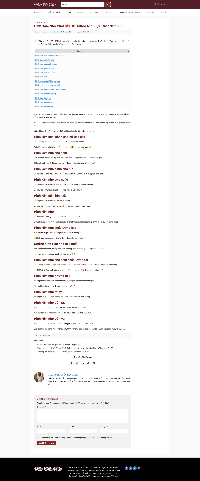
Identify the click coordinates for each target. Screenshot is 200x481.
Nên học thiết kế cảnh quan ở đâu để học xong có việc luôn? (61, 345)
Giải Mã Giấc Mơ (55, 12)
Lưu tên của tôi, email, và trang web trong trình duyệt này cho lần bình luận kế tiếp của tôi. (77, 437)
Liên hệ (163, 12)
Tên (39, 427)
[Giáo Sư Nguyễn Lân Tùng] (39, 377)
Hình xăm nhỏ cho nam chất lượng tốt (50, 89)
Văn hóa (108, 12)
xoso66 (10, 462)
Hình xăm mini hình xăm (45, 72)
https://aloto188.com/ (64, 462)
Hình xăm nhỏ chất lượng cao (47, 81)
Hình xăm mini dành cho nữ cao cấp (50, 56)
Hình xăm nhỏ (41, 77)
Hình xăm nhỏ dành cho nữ (46, 64)
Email (71, 427)
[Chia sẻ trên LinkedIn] (93, 363)
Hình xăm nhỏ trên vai (44, 106)
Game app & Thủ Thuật (129, 12)
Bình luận (41, 407)
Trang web (104, 427)
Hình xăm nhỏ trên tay (44, 102)
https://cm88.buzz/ (29, 462)
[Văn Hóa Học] (45, 4)
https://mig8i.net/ (46, 462)
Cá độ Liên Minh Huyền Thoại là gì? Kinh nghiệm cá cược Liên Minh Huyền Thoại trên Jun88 (74, 348)
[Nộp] (107, 4)
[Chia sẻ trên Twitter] (77, 363)
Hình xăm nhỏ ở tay (43, 98)
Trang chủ (38, 12)
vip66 (18, 462)
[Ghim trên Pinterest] (88, 363)
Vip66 (2, 462)
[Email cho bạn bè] (82, 363)
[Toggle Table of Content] (127, 51)
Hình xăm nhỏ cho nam (44, 60)
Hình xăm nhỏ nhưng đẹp (45, 94)
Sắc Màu (94, 12)
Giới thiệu (150, 12)
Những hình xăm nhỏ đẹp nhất (47, 85)
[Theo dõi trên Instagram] (158, 4)
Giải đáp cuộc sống (76, 12)
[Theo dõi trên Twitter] (161, 4)
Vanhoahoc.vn (48, 32)
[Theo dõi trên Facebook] (155, 4)
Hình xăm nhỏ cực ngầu (45, 68)
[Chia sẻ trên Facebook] (71, 363)
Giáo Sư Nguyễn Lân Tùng (66, 32)
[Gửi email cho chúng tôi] (164, 4)
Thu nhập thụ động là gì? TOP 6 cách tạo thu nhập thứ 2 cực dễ (62, 352)
